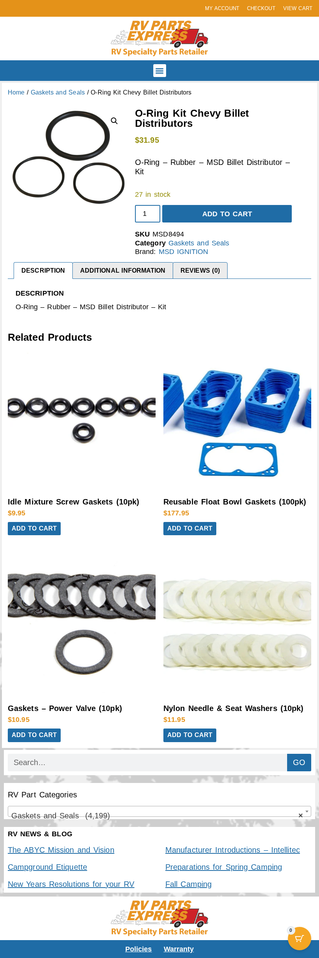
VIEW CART (297, 8)
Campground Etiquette (47, 867)
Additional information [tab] (123, 270)
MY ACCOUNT (222, 8)
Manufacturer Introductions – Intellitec (232, 850)
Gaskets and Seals (58, 92)
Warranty (179, 949)
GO (299, 762)
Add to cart (227, 214)
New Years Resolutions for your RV (71, 884)
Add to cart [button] (34, 528)
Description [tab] (43, 270)
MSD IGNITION (184, 252)
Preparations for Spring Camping (223, 867)
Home (16, 92)
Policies (138, 949)
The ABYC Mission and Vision (61, 850)
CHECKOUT (261, 8)
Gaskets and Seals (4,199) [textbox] (157, 815)
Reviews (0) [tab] (200, 270)
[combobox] (159, 811)
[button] (159, 70)
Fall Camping (188, 884)
